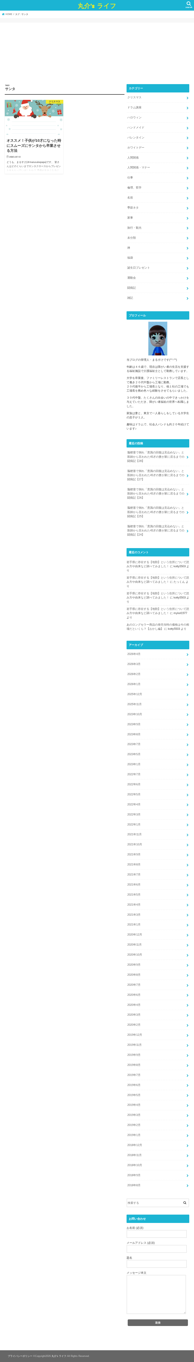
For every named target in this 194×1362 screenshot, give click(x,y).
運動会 (131, 277)
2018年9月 (134, 1175)
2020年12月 (134, 934)
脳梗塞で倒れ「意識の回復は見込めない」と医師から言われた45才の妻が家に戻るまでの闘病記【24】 (155, 530)
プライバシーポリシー (20, 1356)
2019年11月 (134, 1044)
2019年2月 (134, 1125)
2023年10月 (134, 714)
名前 (130, 197)
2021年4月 (134, 904)
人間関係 (133, 157)
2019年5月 (134, 1095)
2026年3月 (134, 664)
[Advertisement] (97, 55)
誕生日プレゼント (138, 267)
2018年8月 (134, 1185)
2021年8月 (134, 864)
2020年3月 (134, 1014)
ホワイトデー (135, 147)
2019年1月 (134, 1135)
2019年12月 (134, 1034)
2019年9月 (134, 1054)
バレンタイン (135, 137)
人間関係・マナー (138, 167)
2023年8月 (134, 734)
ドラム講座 (134, 107)
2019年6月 (134, 1085)
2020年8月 (134, 974)
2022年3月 (134, 814)
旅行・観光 (134, 227)
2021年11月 (134, 834)
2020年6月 (134, 994)
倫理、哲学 (134, 187)
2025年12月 (134, 694)
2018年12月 (134, 1145)
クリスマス (134, 97)
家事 (130, 217)
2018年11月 (134, 1155)
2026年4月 (134, 654)
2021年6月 (134, 884)
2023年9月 (134, 724)
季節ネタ (133, 207)
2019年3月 (134, 1114)
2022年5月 (134, 794)
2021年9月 (134, 854)
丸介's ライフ (97, 5)
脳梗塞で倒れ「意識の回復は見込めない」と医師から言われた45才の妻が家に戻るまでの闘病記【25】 (155, 512)
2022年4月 (134, 804)
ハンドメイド (135, 127)
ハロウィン (134, 117)
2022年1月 (134, 824)
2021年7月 (134, 874)
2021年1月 (134, 924)
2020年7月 (134, 984)
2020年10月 (134, 954)
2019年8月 (134, 1064)
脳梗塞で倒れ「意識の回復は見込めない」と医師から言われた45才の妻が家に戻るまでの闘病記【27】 (155, 475)
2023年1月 (134, 764)
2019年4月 (134, 1104)
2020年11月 (134, 944)
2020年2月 (134, 1024)
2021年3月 (134, 914)
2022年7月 (134, 774)
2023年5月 (134, 754)
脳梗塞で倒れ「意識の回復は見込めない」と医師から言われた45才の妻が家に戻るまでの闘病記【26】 (155, 493)
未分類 (131, 237)
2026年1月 (134, 684)
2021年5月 (134, 894)
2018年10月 (134, 1165)
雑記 (130, 297)
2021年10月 (134, 844)
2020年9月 (134, 964)
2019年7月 (134, 1074)
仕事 (130, 177)
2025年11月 (134, 704)
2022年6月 (134, 784)
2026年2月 (134, 674)
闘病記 (131, 287)
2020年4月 (134, 1004)
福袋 (130, 257)
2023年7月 (134, 744)
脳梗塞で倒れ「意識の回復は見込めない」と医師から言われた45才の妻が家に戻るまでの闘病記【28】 (155, 456)
